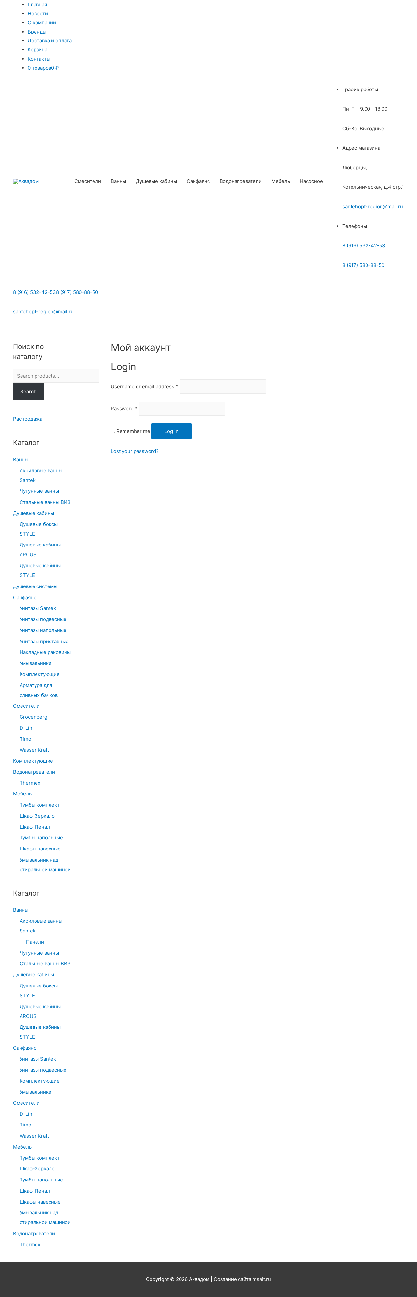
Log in (172, 431)
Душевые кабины (156, 181)
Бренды (37, 32)
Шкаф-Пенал (35, 827)
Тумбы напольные (41, 838)
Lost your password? (135, 451)
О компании (42, 23)
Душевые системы (35, 586)
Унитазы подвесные (43, 619)
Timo (25, 739)
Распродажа (27, 419)
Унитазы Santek (38, 608)
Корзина (37, 50)
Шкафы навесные (40, 849)
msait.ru (261, 1279)
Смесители (87, 181)
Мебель (280, 181)
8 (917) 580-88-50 (363, 265)
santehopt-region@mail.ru (372, 206)
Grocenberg (33, 717)
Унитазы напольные (43, 630)
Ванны (118, 181)
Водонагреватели (241, 181)
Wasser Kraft (34, 750)
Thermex (30, 783)
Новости (38, 13)
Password (124, 409)
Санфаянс (198, 181)
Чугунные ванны (39, 491)
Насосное (311, 181)
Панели (35, 942)
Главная (37, 4)
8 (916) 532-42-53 (363, 245)
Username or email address (144, 387)
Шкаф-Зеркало (37, 816)
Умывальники (35, 663)
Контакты (39, 59)
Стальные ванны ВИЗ (45, 502)
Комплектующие (40, 674)
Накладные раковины (45, 652)
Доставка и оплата (50, 40)
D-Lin (26, 728)
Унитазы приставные (44, 641)
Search (28, 391)
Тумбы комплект (40, 805)
